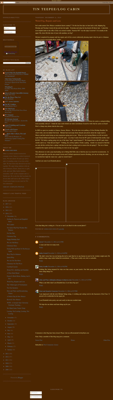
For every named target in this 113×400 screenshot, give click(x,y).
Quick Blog (10, 257)
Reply (41, 247)
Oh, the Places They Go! (13, 97)
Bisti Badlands (9, 99)
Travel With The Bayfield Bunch (15, 72)
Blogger (20, 377)
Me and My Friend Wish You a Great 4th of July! (16, 111)
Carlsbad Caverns (12, 267)
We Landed (10, 224)
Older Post (106, 340)
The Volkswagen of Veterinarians (17, 285)
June (9, 333)
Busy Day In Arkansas (14, 254)
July (8, 330)
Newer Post (38, 340)
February (10, 346)
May (9, 337)
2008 (7, 370)
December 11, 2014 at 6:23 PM (53, 242)
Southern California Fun (12, 116)
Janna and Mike (11, 150)
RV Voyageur (9, 115)
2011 (7, 360)
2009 (7, 366)
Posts (7, 28)
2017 (7, 204)
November (10, 317)
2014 (7, 213)
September (10, 324)
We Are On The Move (14, 260)
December (10, 216)
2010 (7, 363)
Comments (8, 32)
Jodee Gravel (43, 253)
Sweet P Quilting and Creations (15, 125)
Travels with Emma (11, 129)
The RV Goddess (10, 104)
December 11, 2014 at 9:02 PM (57, 266)
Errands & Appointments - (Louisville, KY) (16, 121)
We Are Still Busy (12, 242)
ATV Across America (12, 101)
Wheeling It (8, 87)
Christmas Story (12, 246)
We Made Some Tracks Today (16, 308)
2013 (7, 354)
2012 (7, 357)
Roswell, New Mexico (14, 299)
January (9, 350)
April (9, 340)
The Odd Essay (10, 108)
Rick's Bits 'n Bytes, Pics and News (15, 134)
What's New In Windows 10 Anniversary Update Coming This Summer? (15, 138)
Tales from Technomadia (13, 79)
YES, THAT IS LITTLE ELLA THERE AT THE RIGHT (16, 75)
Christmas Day (11, 236)
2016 (7, 207)
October (10, 321)
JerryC (41, 242)
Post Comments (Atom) (51, 345)
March (9, 343)
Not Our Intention (12, 288)
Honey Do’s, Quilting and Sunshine (17, 270)
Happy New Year (10, 95)
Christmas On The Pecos (14, 263)
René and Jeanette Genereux (48, 291)
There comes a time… (11, 131)
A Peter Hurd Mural (13, 273)
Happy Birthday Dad (13, 239)
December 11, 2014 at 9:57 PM (67, 291)
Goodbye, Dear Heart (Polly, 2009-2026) (15, 89)
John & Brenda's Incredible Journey (16, 93)
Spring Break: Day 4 (11, 106)
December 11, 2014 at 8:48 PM (57, 253)
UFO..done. (8, 127)
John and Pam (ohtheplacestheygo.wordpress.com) (55, 280)
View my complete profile (13, 187)
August (9, 327)
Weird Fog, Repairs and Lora (16, 281)
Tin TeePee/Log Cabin (56, 9)
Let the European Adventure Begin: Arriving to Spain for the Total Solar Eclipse (15, 82)
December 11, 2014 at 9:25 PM (81, 280)
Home (73, 340)
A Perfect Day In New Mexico (16, 296)
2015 (7, 210)
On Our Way (11, 233)
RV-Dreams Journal (11, 119)
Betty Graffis (43, 266)
